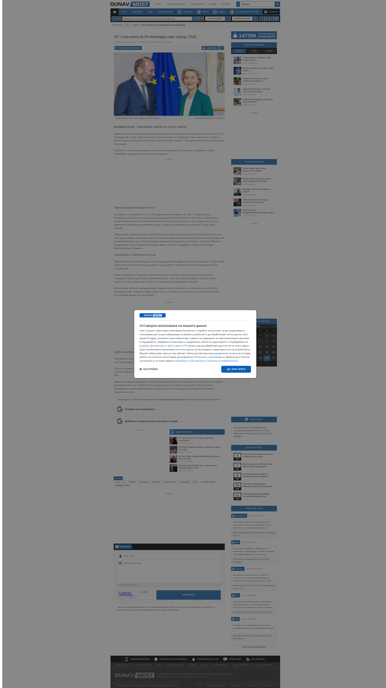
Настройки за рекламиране (209, 357)
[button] (149, 369)
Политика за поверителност (222, 360)
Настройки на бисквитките (190, 360)
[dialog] (195, 344)
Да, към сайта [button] (236, 369)
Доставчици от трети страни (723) (169, 345)
